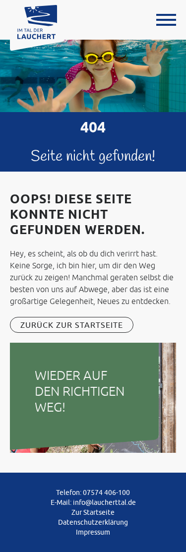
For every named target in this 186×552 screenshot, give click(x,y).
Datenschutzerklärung (93, 522)
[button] (166, 20)
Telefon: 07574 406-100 (93, 492)
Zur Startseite (93, 512)
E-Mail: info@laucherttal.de (93, 502)
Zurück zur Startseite (71, 324)
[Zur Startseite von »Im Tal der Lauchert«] (37, 21)
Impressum (93, 532)
